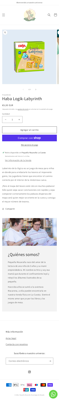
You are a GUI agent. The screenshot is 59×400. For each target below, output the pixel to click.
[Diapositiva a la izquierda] (23, 89)
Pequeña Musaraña (25, 395)
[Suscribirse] (50, 361)
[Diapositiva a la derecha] (36, 89)
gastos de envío (23, 109)
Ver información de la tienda (18, 160)
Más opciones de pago (29, 145)
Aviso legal (11, 338)
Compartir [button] (10, 208)
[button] (3, 15)
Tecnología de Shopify (37, 395)
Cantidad (6, 114)
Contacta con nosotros (17, 344)
